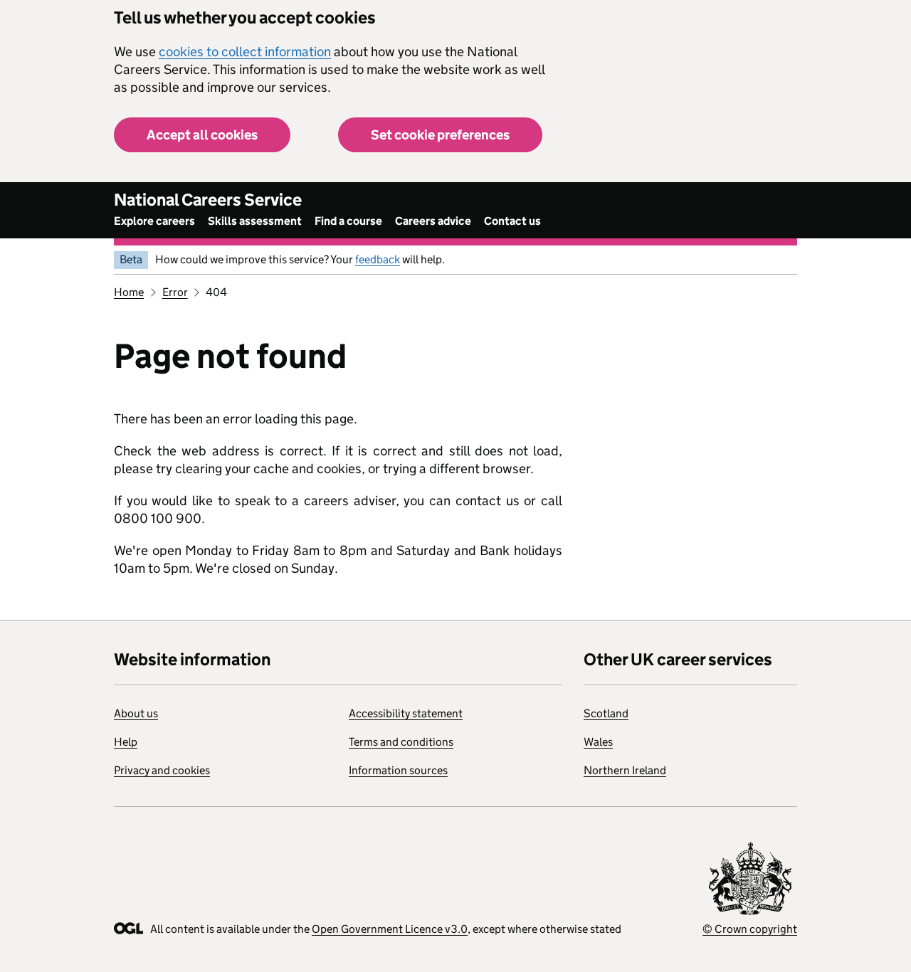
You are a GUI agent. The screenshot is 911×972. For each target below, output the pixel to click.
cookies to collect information (245, 51)
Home (129, 292)
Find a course (348, 221)
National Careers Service (208, 199)
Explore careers (154, 221)
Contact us (512, 221)
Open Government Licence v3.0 (390, 929)
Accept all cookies (202, 135)
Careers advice (433, 221)
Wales (598, 742)
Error (175, 292)
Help (125, 742)
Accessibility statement (406, 713)
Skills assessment (255, 221)
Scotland (606, 713)
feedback (377, 259)
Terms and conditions (401, 742)
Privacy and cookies (162, 770)
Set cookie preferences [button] (440, 135)
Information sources (398, 770)
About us (136, 713)
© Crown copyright (749, 929)
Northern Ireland (625, 770)
